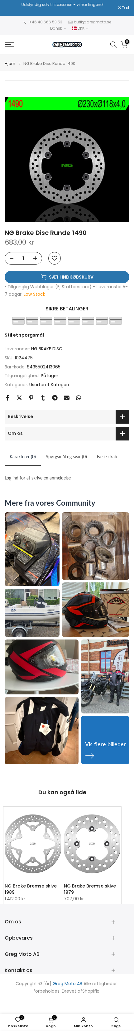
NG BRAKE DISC (46, 349)
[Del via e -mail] (66, 398)
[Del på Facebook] (7, 398)
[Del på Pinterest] (31, 398)
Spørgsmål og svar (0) (66, 457)
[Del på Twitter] (19, 398)
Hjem (10, 63)
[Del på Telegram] (55, 398)
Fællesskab (107, 457)
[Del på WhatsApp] (78, 398)
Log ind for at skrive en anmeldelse (38, 478)
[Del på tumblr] (43, 398)
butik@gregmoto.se (92, 22)
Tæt (125, 8)
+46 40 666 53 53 (45, 22)
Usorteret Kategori (49, 385)
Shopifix (90, 991)
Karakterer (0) (23, 457)
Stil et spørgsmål (24, 335)
